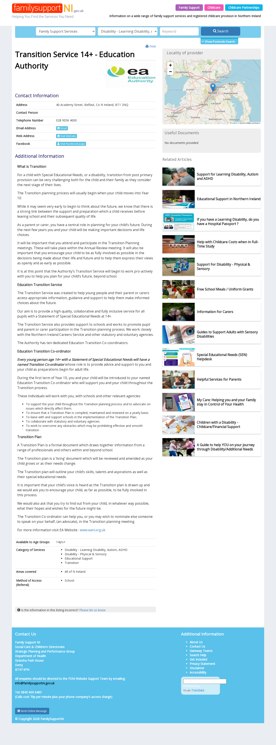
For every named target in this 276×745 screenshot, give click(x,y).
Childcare (214, 7)
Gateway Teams (201, 651)
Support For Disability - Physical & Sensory (223, 266)
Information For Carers (215, 311)
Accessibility (198, 672)
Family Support (189, 7)
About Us (196, 642)
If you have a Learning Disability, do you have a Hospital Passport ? (228, 221)
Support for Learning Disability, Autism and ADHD (227, 176)
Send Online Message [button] (33, 711)
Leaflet (234, 123)
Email (63, 128)
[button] (213, 87)
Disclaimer (197, 668)
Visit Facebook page (72, 144)
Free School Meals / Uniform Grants (225, 289)
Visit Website (68, 136)
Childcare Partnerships (243, 7)
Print (152, 46)
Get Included (198, 659)
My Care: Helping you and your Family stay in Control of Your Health (226, 402)
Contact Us (197, 646)
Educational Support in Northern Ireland (228, 199)
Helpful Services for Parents (219, 379)
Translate (197, 690)
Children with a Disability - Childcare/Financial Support (218, 424)
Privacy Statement (202, 664)
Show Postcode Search (219, 41)
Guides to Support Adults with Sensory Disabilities (227, 334)
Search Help (198, 655)
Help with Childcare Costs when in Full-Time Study (228, 244)
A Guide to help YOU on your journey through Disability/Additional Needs (226, 447)
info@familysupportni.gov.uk (35, 683)
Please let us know (92, 610)
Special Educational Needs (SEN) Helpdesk (222, 357)
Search (222, 31)
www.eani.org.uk (92, 530)
